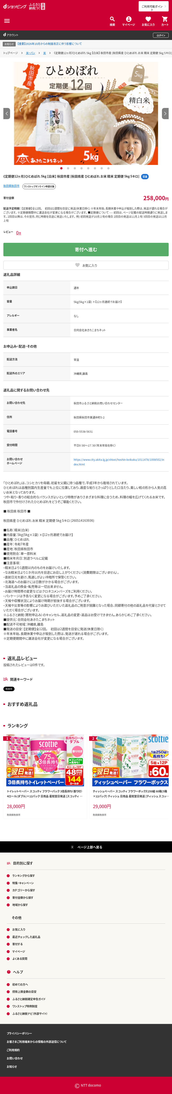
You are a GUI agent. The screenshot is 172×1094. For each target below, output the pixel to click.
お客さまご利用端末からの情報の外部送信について (37, 1042)
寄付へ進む (86, 249)
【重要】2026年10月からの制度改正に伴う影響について (49, 44)
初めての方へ (20, 984)
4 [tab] (82, 168)
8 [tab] (109, 168)
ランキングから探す (23, 875)
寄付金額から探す (22, 897)
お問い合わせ (15, 1058)
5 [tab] (88, 168)
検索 (112, 24)
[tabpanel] (86, 113)
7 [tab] (102, 168)
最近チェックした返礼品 (26, 937)
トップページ (10, 53)
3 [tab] (75, 168)
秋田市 (9, 689)
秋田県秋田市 (11, 186)
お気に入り (148, 24)
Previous (6, 113)
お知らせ (12, 1066)
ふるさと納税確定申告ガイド (29, 999)
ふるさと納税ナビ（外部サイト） (30, 1013)
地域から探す (20, 905)
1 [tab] (61, 168)
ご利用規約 (13, 1050)
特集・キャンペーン (23, 883)
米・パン (30, 53)
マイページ (128, 24)
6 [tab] (95, 168)
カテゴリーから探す (23, 890)
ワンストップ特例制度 (24, 1006)
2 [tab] (68, 168)
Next (165, 113)
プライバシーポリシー (19, 1033)
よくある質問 (19, 958)
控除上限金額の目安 (24, 991)
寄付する (17, 944)
